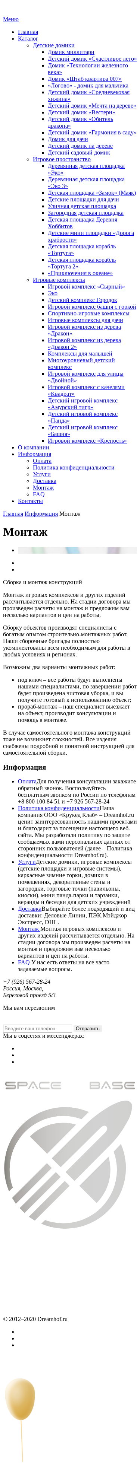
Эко (52, 293)
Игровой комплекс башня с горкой (92, 306)
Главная (28, 32)
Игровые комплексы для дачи (85, 320)
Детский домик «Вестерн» (81, 112)
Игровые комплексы (59, 280)
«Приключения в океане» (80, 273)
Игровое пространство (62, 159)
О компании (33, 447)
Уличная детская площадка (82, 206)
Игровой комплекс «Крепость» (87, 440)
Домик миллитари (71, 52)
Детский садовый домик (79, 152)
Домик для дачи (68, 139)
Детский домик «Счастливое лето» (92, 58)
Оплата (42, 461)
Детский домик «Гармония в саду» (92, 132)
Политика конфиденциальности (74, 467)
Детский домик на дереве (80, 146)
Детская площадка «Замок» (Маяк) (92, 193)
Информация (34, 454)
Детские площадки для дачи (83, 199)
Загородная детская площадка (86, 213)
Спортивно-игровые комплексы (89, 313)
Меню (11, 19)
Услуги (42, 474)
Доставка (44, 481)
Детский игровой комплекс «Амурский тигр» (83, 403)
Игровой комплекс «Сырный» (86, 286)
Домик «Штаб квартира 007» (85, 79)
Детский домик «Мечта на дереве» (92, 105)
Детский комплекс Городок (82, 300)
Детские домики (54, 45)
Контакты (30, 501)
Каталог (28, 38)
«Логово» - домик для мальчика (88, 85)
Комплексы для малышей (80, 353)
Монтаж (43, 487)
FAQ (39, 494)
